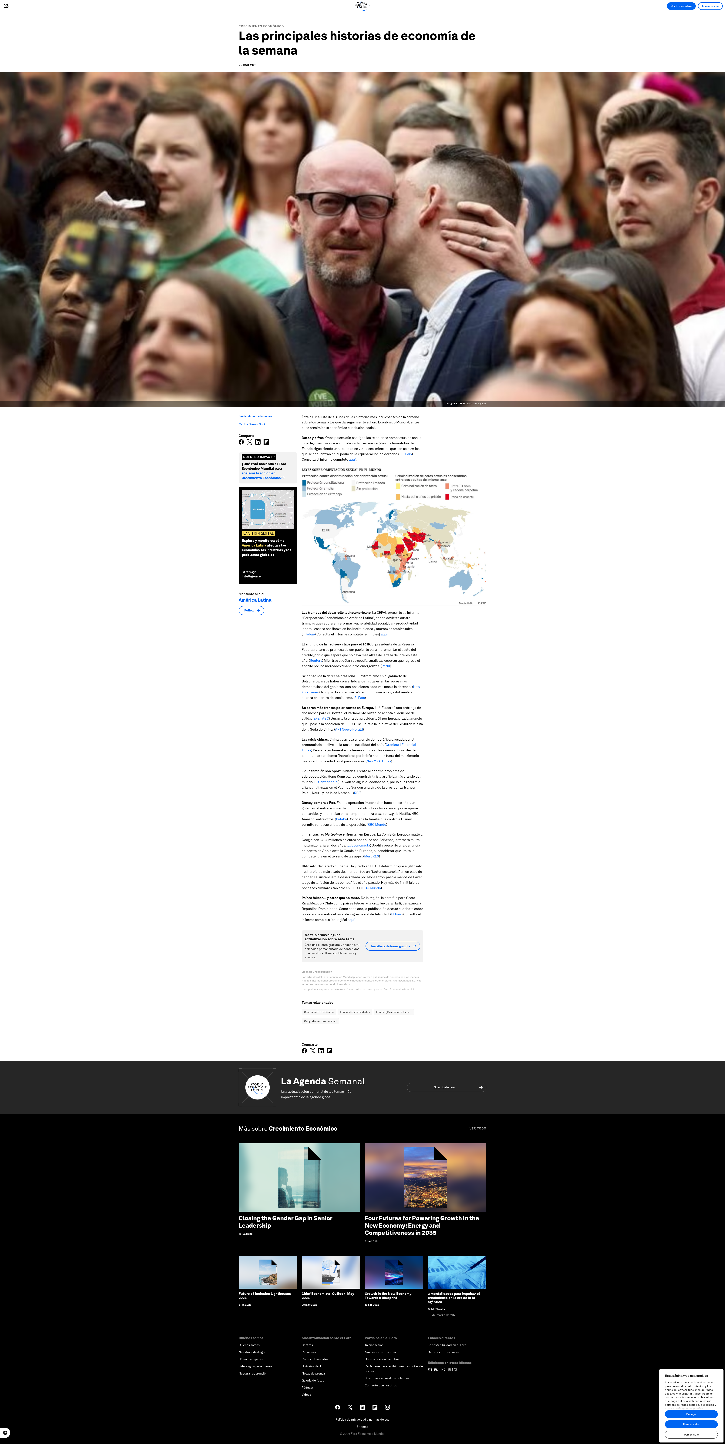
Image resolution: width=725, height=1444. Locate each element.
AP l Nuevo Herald (349, 729)
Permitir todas (691, 1424)
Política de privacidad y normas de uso (362, 1419)
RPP (357, 793)
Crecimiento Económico (261, 26)
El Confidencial (326, 782)
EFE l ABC (321, 718)
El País (406, 454)
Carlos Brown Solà (252, 424)
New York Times (378, 761)
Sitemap (363, 1427)
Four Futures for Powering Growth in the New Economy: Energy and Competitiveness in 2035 (422, 1225)
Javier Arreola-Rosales (255, 416)
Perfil (386, 666)
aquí (352, 459)
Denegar (691, 1414)
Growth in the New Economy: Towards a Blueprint (388, 1296)
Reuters (316, 660)
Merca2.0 (371, 856)
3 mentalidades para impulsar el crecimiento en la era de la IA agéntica (454, 1298)
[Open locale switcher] (5, 1433)
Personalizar (691, 1434)
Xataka (341, 819)
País (361, 698)
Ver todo (478, 1128)
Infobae (309, 634)
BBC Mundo (377, 824)
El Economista (359, 845)
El (356, 698)
